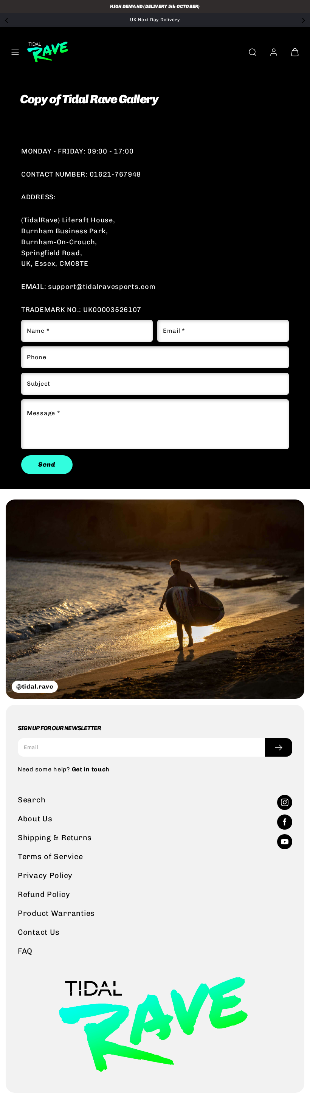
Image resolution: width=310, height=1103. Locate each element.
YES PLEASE (88, 581)
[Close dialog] (302, 458)
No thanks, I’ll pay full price (88, 602)
